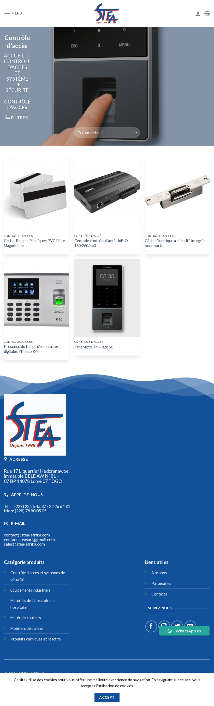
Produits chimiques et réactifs (35, 639)
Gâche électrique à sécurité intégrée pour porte (175, 243)
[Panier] (207, 13)
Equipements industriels (30, 590)
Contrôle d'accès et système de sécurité (17, 76)
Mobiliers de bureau (26, 628)
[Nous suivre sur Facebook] (151, 626)
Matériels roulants (25, 618)
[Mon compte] (197, 13)
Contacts (159, 594)
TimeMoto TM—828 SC (94, 347)
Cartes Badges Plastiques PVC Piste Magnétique (34, 243)
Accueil (14, 56)
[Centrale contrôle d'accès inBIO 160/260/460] (107, 192)
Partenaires (161, 583)
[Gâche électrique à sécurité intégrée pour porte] (177, 192)
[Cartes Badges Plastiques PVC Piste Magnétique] (36, 192)
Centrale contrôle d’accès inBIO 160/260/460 (101, 243)
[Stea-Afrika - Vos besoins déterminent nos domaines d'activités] (107, 13)
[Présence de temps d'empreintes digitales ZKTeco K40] (36, 298)
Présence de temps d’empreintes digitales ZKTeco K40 (31, 349)
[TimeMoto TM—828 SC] (107, 298)
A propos (159, 573)
